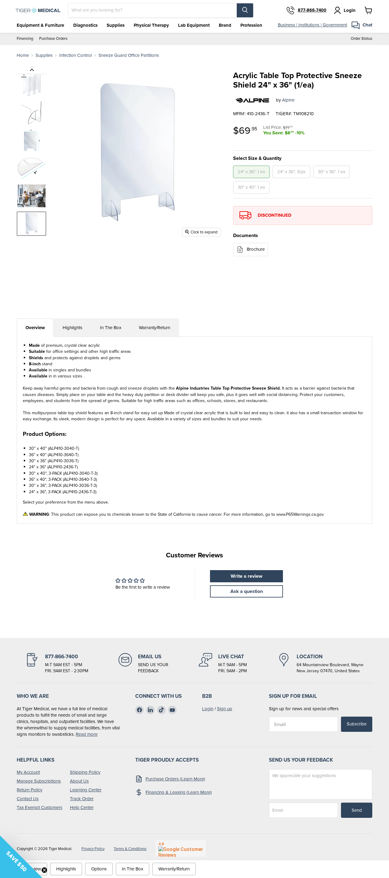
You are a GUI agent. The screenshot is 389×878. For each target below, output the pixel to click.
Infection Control (75, 55)
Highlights (72, 327)
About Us (79, 781)
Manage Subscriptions (39, 781)
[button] (21, 856)
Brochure (256, 249)
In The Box (110, 327)
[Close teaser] (44, 870)
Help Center (82, 807)
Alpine (288, 100)
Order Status (361, 38)
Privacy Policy (93, 849)
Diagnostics (85, 25)
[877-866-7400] (57, 663)
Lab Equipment (194, 25)
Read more (87, 734)
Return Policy (29, 790)
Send (357, 810)
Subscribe (357, 724)
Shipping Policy (85, 772)
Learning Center (86, 790)
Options (99, 869)
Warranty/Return (154, 327)
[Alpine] (252, 100)
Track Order (82, 798)
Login (207, 708)
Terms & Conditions (130, 849)
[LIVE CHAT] (223, 663)
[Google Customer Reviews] (181, 848)
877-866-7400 (312, 10)
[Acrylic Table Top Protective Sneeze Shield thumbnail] (31, 85)
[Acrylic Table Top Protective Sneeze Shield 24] (31, 224)
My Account (28, 772)
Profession (251, 25)
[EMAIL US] (143, 663)
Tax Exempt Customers (39, 807)
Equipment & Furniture (40, 25)
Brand (225, 25)
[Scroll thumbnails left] (31, 70)
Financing (25, 38)
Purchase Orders (53, 38)
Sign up (224, 708)
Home (23, 55)
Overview (35, 327)
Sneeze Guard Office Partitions (128, 55)
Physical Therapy (151, 25)
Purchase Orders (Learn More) (175, 779)
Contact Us (28, 798)
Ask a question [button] (246, 591)
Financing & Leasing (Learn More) (179, 792)
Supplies (116, 25)
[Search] (245, 10)
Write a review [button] (246, 576)
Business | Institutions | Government (312, 25)
